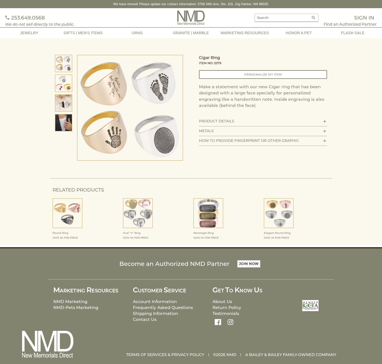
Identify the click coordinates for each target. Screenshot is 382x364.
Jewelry (29, 33)
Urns (137, 33)
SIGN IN (364, 18)
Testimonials (225, 313)
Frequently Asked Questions (163, 307)
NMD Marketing (70, 301)
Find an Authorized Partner (350, 24)
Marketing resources (245, 33)
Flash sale (352, 33)
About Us (222, 301)
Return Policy (226, 307)
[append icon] (313, 17)
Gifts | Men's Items (83, 33)
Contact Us (144, 319)
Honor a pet (299, 33)
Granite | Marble (191, 33)
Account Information (155, 301)
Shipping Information (155, 313)
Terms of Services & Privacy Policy (165, 354)
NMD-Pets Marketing (75, 307)
